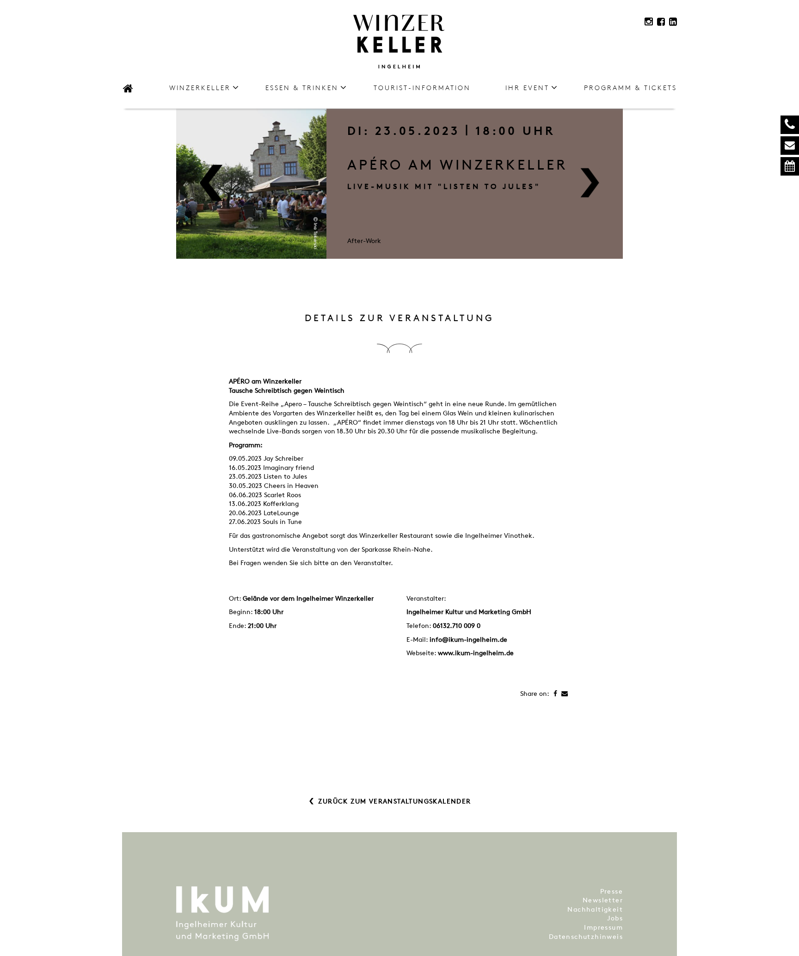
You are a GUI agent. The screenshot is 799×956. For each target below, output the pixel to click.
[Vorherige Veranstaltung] (211, 183)
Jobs (615, 918)
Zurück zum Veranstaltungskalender (394, 801)
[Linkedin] (673, 21)
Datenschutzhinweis (586, 936)
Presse (611, 891)
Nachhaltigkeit (595, 909)
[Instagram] (649, 21)
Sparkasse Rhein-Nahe (395, 549)
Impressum (603, 927)
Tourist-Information (422, 87)
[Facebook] (661, 21)
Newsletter (603, 900)
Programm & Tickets (630, 87)
